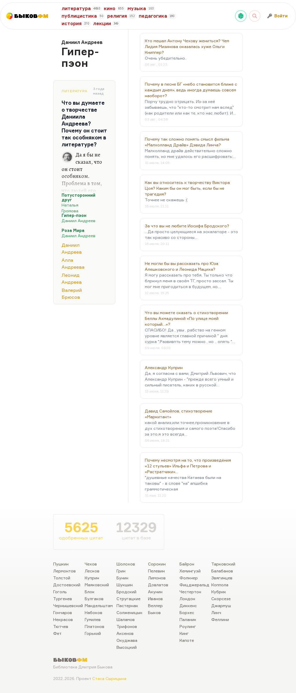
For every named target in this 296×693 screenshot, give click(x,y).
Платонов (94, 626)
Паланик (188, 619)
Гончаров (62, 612)
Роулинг (188, 626)
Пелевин (156, 570)
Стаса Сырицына (109, 678)
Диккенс (188, 605)
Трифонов (126, 626)
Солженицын (129, 612)
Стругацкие (128, 598)
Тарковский (223, 563)
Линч (216, 612)
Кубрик (218, 591)
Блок (90, 591)
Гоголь (60, 591)
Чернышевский (68, 605)
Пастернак (127, 605)
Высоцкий (126, 647)
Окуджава (126, 640)
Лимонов (157, 577)
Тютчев (60, 626)
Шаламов (125, 619)
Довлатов (158, 584)
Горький (93, 633)
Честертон (190, 591)
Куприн (92, 577)
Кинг (184, 633)
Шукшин (124, 584)
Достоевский (66, 584)
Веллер (155, 605)
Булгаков (94, 598)
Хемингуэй (190, 570)
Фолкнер (189, 577)
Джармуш (221, 605)
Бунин (122, 577)
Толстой (61, 577)
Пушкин (61, 563)
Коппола (219, 584)
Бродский (126, 591)
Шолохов (125, 563)
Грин (120, 570)
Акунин (155, 591)
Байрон (187, 563)
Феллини (220, 619)
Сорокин (157, 563)
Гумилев (93, 619)
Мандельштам (99, 605)
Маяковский (97, 584)
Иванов (155, 598)
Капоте (187, 640)
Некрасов (63, 619)
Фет (57, 633)
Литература (74, 91)
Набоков (93, 612)
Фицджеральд (194, 584)
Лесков (92, 570)
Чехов (91, 563)
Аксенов (125, 633)
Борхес (187, 612)
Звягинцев (221, 577)
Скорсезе (221, 598)
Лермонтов (64, 570)
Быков (154, 612)
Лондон (187, 598)
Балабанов (222, 570)
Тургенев (62, 598)
